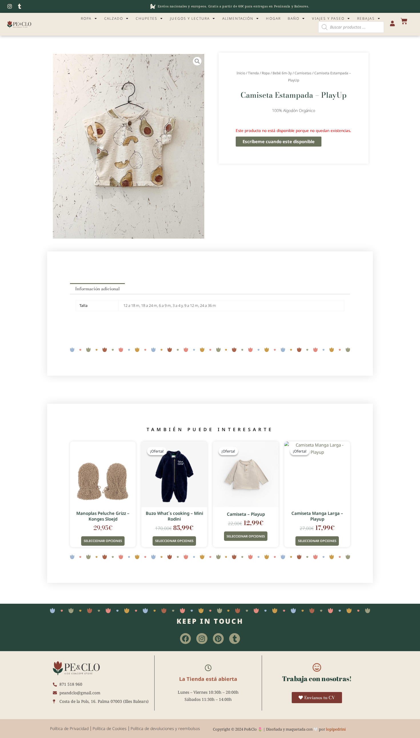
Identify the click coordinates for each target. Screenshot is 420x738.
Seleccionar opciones (103, 541)
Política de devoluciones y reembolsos (165, 728)
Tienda (253, 73)
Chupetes (146, 18)
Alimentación (237, 18)
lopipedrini (336, 729)
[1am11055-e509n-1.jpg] (128, 146)
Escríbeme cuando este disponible (279, 141)
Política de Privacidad (69, 728)
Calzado (113, 18)
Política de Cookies (110, 728)
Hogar (273, 18)
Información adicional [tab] (97, 288)
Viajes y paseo (328, 18)
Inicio (241, 73)
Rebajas (366, 18)
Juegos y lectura (190, 18)
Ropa (86, 18)
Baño (293, 18)
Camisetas (303, 73)
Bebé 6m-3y (282, 73)
